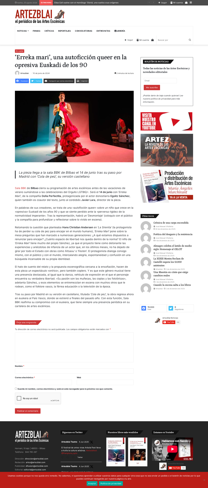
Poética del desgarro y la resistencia (172, 234)
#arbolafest (91, 450)
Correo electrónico (25, 377)
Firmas (36, 31)
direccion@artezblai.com (36, 458)
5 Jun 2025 (84, 442)
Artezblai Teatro (69, 442)
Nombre (19, 366)
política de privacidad (161, 98)
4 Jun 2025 (84, 466)
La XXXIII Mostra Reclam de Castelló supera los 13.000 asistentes (168, 262)
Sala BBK (21, 188)
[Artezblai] (40, 16)
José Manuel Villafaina (164, 226)
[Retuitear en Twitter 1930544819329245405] (68, 458)
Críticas (49, 31)
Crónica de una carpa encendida (171, 222)
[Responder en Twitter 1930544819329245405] (63, 458)
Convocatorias (83, 31)
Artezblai (24, 73)
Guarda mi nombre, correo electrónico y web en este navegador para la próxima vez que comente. (65, 389)
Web (79, 377)
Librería (120, 31)
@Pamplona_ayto (69, 453)
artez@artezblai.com (35, 462)
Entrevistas (103, 31)
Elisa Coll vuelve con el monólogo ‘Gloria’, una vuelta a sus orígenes (86, 2)
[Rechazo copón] (204, 479)
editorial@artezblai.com (35, 469)
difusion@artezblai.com (37, 466)
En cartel (19, 51)
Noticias (22, 31)
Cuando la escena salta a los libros (172, 285)
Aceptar (92, 483)
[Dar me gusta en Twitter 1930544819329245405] (74, 458)
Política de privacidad (110, 483)
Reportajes (64, 31)
